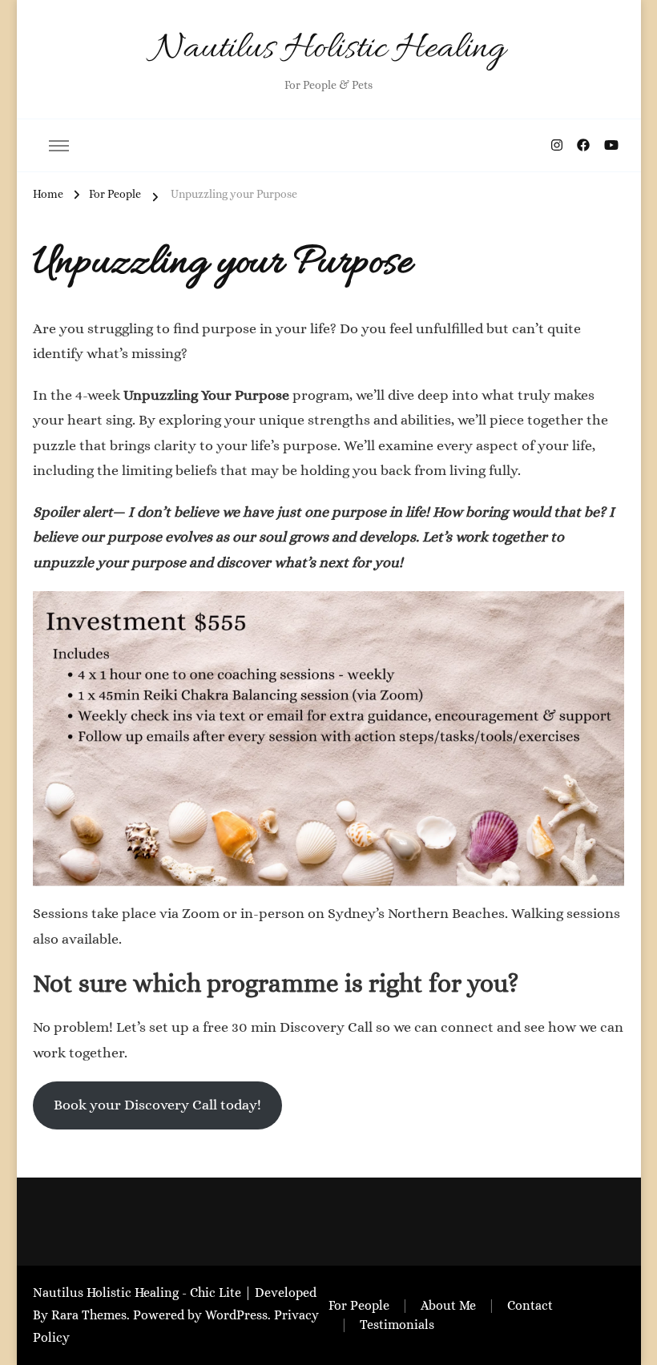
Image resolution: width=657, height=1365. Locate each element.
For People (358, 1305)
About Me (448, 1305)
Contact (530, 1305)
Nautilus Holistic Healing (329, 49)
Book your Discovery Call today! (157, 1105)
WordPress (236, 1315)
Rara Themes (89, 1315)
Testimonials (397, 1324)
